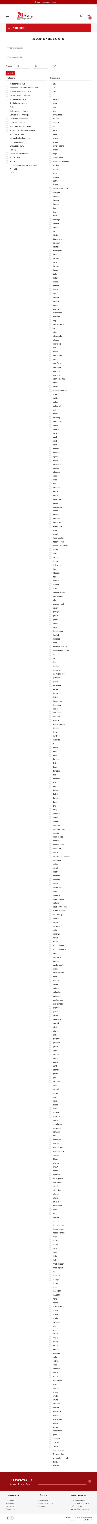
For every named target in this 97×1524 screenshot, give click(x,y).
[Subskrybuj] (90, 1481)
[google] (12, 1518)
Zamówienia (10, 1509)
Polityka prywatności (46, 1503)
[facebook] (7, 1518)
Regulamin (42, 1506)
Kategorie (18, 28)
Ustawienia (10, 1506)
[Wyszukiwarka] (80, 16)
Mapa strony (43, 1500)
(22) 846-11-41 (78, 1506)
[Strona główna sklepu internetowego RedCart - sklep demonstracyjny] (25, 16)
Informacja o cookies (73, 1518)
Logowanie (10, 1500)
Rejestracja (10, 1503)
